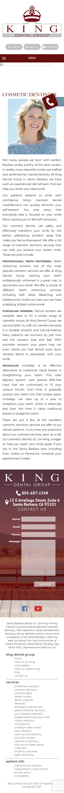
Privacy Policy (23, 772)
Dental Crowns (23, 696)
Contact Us (21, 675)
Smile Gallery (22, 665)
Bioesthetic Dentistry (27, 686)
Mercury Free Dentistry (28, 734)
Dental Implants (24, 700)
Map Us (32, 47)
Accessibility (22, 775)
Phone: (16, 534)
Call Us (15, 47)
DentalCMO (29, 787)
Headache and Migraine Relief (32, 717)
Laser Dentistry (23, 730)
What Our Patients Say (27, 668)
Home (18, 658)
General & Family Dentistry (30, 710)
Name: (16, 519)
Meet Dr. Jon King (25, 662)
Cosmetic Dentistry (26, 689)
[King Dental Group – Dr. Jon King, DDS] (32, 22)
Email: (16, 526)
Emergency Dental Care (28, 706)
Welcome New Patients (28, 765)
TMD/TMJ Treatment (26, 751)
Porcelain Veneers (25, 737)
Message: (14, 541)
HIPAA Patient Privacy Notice (31, 769)
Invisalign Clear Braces (28, 727)
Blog (17, 672)
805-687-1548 (35, 493)
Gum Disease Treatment (29, 713)
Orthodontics (22, 724)
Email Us (51, 47)
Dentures (20, 703)
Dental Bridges (23, 693)
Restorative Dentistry (27, 741)
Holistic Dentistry (25, 720)
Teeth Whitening (24, 754)
